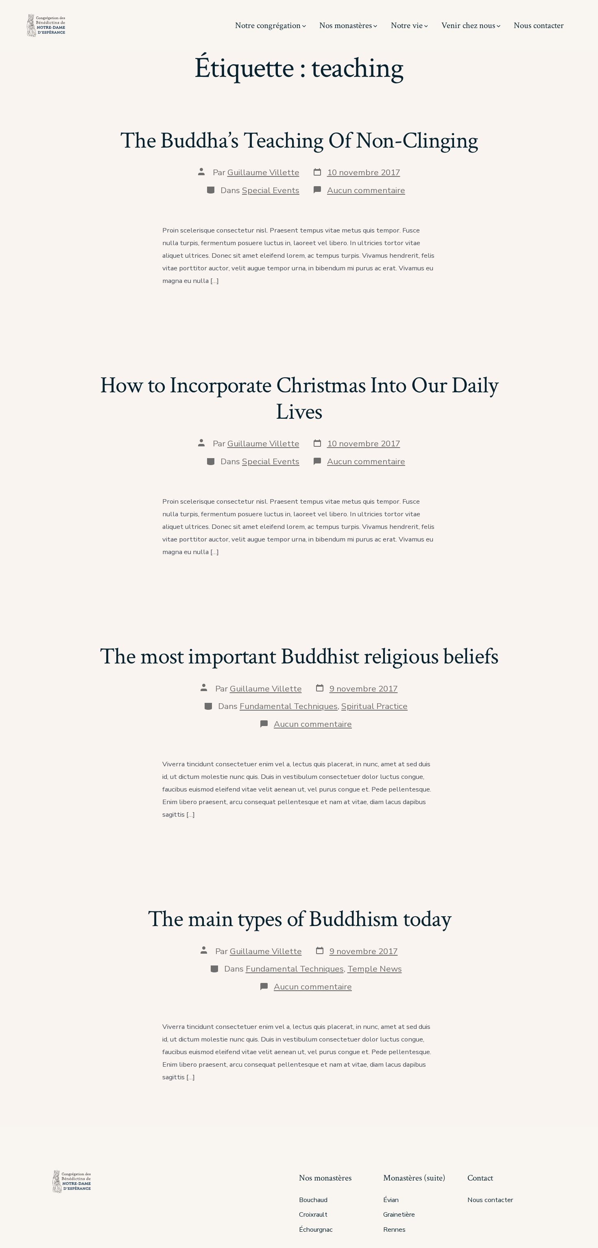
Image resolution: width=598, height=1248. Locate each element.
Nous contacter (539, 25)
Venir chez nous (468, 25)
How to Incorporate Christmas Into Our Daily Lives (299, 398)
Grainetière (399, 1214)
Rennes (394, 1229)
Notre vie (407, 25)
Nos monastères (345, 25)
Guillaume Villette (263, 172)
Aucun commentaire (366, 190)
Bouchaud (313, 1200)
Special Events (270, 190)
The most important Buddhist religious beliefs (299, 656)
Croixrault (313, 1214)
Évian (391, 1200)
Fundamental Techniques (289, 706)
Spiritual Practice (374, 706)
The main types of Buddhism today (299, 919)
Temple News (374, 968)
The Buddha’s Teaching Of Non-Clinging (299, 141)
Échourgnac (316, 1229)
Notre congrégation (268, 25)
